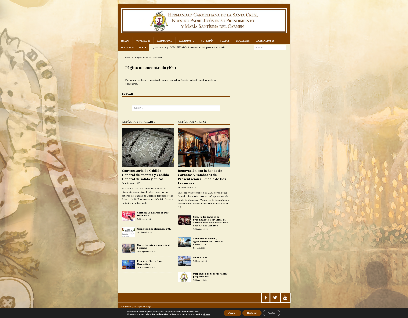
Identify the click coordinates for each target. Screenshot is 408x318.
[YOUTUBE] (285, 297)
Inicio (125, 40)
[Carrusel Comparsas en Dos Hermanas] (128, 219)
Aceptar (232, 312)
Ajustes (271, 312)
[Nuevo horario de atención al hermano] (128, 251)
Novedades (143, 40)
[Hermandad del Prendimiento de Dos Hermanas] (204, 20)
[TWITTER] (275, 297)
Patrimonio (186, 40)
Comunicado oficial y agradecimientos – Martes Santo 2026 (208, 241)
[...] (146, 203)
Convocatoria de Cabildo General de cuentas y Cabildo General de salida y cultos (145, 175)
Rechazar (252, 312)
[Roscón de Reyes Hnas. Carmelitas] (128, 267)
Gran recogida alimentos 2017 (154, 228)
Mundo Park (200, 257)
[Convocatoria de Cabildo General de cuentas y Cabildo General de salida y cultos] (148, 165)
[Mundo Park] (184, 263)
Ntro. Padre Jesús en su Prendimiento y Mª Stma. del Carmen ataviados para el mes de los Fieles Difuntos (210, 221)
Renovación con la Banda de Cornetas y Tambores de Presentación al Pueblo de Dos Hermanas (202, 177)
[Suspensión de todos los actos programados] (184, 280)
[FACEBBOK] (266, 297)
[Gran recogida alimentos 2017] (128, 235)
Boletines (243, 40)
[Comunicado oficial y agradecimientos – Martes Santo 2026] (184, 245)
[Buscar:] (270, 47)
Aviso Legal (145, 306)
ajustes (206, 314)
